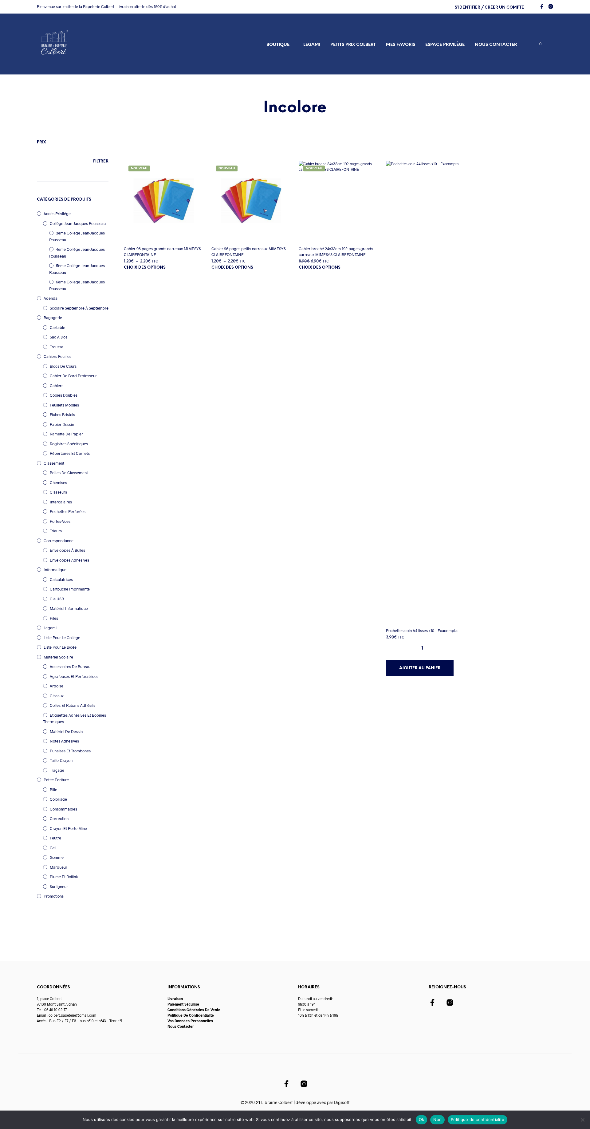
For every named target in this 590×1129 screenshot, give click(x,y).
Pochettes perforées (67, 511)
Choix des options (145, 268)
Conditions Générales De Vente (193, 1009)
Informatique (55, 569)
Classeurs (58, 492)
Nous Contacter (180, 1026)
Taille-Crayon (61, 760)
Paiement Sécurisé (183, 1004)
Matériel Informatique (69, 608)
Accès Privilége (57, 213)
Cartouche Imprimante (70, 589)
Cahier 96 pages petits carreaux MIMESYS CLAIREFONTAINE (248, 251)
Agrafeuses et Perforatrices (74, 676)
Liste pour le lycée (60, 647)
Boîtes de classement (69, 472)
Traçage (57, 770)
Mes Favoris (400, 44)
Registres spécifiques (69, 443)
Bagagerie (53, 317)
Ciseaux (57, 695)
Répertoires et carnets (70, 453)
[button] (536, 44)
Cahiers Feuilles (57, 356)
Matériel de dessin (66, 731)
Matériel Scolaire (58, 657)
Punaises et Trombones (70, 750)
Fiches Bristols (62, 414)
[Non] (582, 1120)
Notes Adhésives (64, 741)
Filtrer (100, 161)
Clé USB (57, 598)
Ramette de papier (66, 433)
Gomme (57, 857)
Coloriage (58, 799)
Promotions (54, 896)
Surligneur (59, 886)
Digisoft (342, 1102)
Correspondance (58, 540)
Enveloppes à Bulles (67, 550)
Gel (53, 847)
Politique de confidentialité (477, 1119)
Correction (59, 818)
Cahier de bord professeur (73, 375)
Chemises (58, 482)
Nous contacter (496, 44)
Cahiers (56, 385)
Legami (311, 44)
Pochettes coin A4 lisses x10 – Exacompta (422, 630)
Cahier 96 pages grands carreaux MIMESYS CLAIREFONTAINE (162, 251)
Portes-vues (60, 521)
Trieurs (56, 530)
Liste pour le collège (62, 637)
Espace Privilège (445, 44)
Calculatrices (61, 579)
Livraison (175, 998)
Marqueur (58, 867)
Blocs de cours (63, 366)
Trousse (56, 346)
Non (437, 1119)
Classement (54, 463)
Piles (54, 618)
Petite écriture (56, 779)
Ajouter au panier (420, 668)
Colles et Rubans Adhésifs (72, 705)
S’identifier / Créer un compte (489, 8)
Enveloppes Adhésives (69, 560)
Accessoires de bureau (70, 666)
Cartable (57, 327)
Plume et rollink (64, 876)
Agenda (50, 298)
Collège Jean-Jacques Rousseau (78, 223)
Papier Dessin (62, 424)
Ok (421, 1119)
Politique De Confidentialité (190, 1015)
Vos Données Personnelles (190, 1021)
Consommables (63, 809)
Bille (53, 789)
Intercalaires (61, 501)
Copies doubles (63, 395)
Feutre (55, 837)
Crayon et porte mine (68, 828)
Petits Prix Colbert (353, 44)
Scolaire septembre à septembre (79, 308)
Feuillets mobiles (64, 404)
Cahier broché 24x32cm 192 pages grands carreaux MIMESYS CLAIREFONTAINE (336, 251)
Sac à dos (58, 336)
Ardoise (56, 685)
